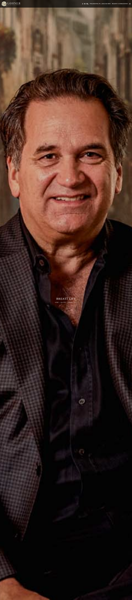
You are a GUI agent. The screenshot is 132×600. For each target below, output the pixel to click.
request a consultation (120, 3)
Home (57, 302)
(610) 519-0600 (106, 3)
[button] (130, 3)
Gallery (63, 302)
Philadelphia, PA (95, 3)
